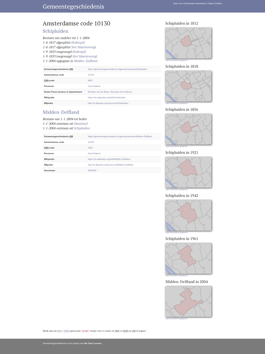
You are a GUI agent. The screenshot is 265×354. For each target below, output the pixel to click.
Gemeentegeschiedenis (73, 6)
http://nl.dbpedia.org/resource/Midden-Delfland (110, 165)
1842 (90, 148)
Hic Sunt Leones (93, 343)
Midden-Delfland (85, 61)
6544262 (92, 170)
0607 (90, 80)
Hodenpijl (78, 42)
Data (210, 3)
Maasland (81, 123)
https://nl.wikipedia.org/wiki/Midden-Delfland (109, 159)
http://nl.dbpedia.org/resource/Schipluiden (108, 103)
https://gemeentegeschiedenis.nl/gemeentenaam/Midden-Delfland (120, 136)
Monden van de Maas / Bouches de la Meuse (110, 92)
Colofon (218, 3)
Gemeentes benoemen (195, 3)
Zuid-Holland (94, 86)
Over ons (177, 3)
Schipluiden (55, 31)
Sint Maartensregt (83, 47)
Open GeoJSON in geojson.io (176, 60)
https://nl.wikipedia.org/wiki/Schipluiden (106, 97)
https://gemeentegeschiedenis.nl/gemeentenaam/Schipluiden (117, 69)
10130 (91, 75)
